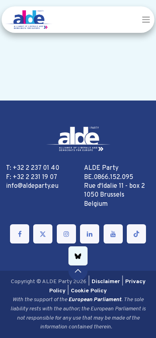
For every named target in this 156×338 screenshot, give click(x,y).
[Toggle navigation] (146, 19)
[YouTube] (113, 233)
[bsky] (78, 256)
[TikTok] (136, 233)
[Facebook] (19, 233)
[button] (78, 270)
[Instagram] (66, 233)
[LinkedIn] (89, 233)
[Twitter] (42, 233)
